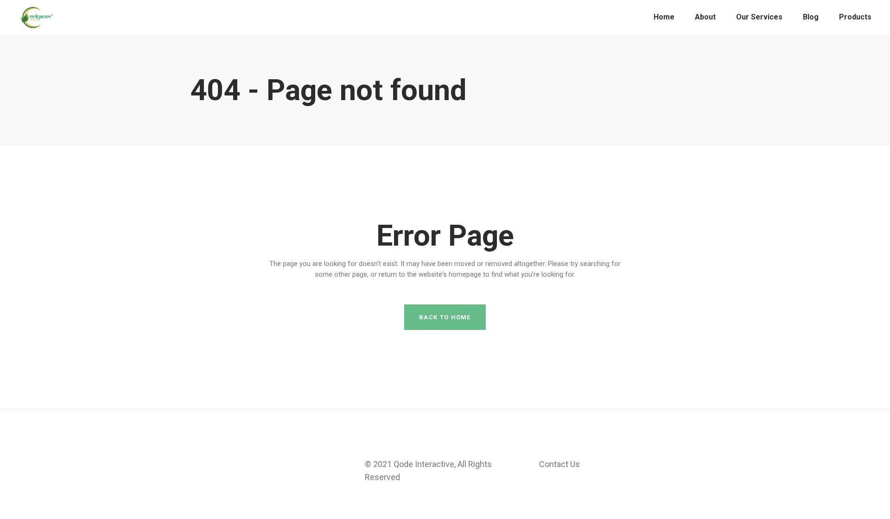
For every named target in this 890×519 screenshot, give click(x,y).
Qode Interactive (424, 464)
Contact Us (559, 464)
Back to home (445, 317)
